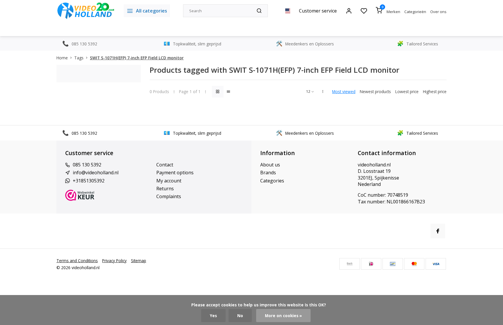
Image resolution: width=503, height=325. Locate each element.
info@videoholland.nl (95, 172)
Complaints (168, 196)
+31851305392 (89, 180)
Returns (165, 188)
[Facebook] (438, 231)
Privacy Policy (114, 260)
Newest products (375, 91)
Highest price (435, 91)
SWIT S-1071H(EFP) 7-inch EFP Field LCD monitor (137, 58)
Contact (164, 164)
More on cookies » (283, 315)
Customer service (318, 11)
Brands (268, 172)
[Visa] (436, 264)
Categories (272, 180)
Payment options (175, 172)
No (240, 315)
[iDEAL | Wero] (371, 264)
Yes (213, 315)
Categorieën (415, 11)
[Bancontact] (392, 264)
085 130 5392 (87, 164)
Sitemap (138, 260)
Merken (393, 11)
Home (62, 58)
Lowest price (407, 91)
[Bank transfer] (349, 264)
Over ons (438, 11)
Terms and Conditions (77, 260)
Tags (79, 58)
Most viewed (343, 91)
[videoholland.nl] (85, 10)
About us (270, 164)
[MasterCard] (414, 264)
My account (168, 180)
